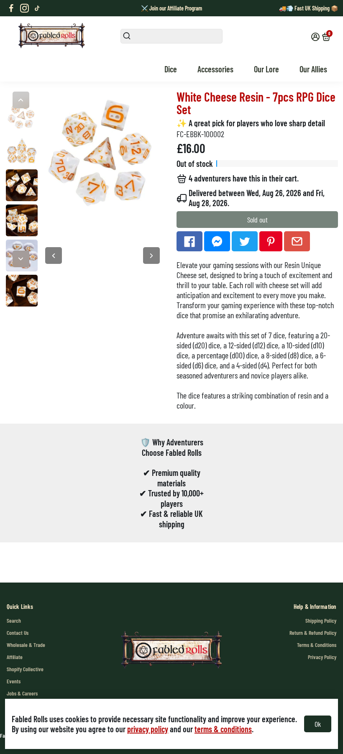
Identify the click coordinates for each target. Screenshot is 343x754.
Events (13, 681)
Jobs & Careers (22, 693)
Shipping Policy (320, 620)
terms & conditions (223, 729)
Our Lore (266, 69)
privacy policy (147, 729)
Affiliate (15, 656)
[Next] (21, 258)
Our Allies (313, 69)
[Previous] (21, 100)
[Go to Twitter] (245, 241)
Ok (318, 723)
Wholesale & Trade (26, 644)
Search (14, 620)
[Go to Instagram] (24, 8)
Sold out (257, 219)
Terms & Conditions (316, 644)
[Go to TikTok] (37, 8)
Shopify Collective (25, 668)
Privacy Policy (322, 656)
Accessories (215, 69)
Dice (170, 69)
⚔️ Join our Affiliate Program (171, 8)
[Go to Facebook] (11, 8)
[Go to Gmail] (297, 241)
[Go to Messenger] (217, 241)
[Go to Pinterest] (270, 241)
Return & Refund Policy (312, 632)
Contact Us (17, 632)
